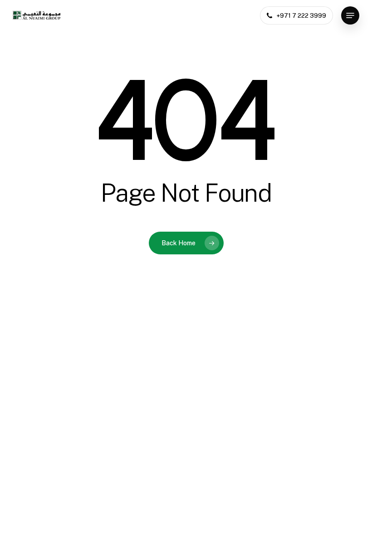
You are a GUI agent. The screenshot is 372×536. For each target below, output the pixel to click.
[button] (350, 15)
